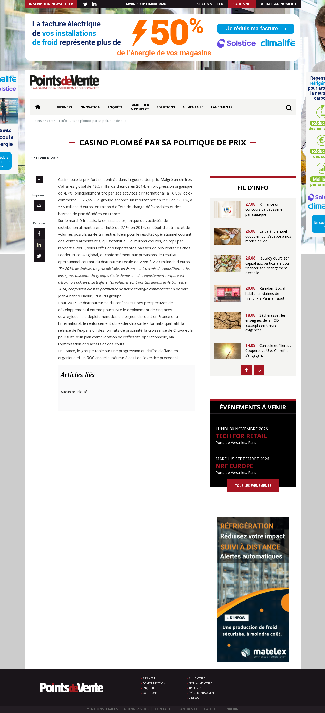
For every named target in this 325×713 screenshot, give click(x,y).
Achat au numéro (278, 3)
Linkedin (231, 709)
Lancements (221, 107)
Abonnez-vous (136, 709)
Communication (154, 683)
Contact (162, 709)
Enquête (115, 107)
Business (64, 107)
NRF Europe (234, 466)
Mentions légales (102, 709)
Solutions (166, 107)
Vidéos (194, 698)
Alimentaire (193, 107)
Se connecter (210, 3)
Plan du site (187, 709)
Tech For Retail (241, 436)
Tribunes (195, 688)
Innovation (89, 107)
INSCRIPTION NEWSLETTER (51, 4)
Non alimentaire (200, 683)
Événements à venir (202, 693)
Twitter (211, 709)
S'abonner (242, 4)
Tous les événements (253, 485)
